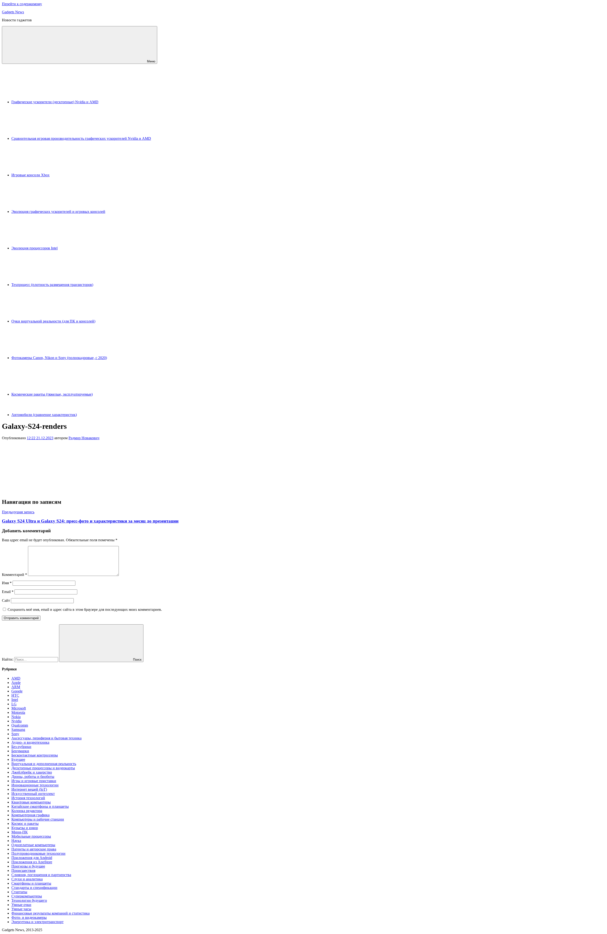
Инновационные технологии (35, 785)
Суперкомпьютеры (26, 896)
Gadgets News (13, 12)
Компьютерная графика (30, 815)
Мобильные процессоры (31, 836)
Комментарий (14, 575)
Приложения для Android (31, 858)
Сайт (6, 600)
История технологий (28, 798)
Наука (16, 841)
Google (17, 691)
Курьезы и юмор (24, 828)
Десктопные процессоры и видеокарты (43, 768)
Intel (14, 700)
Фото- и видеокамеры (29, 917)
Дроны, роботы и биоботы (32, 777)
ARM (15, 687)
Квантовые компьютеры (31, 802)
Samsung (18, 730)
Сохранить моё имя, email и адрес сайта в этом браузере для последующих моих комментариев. (85, 609)
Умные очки (21, 905)
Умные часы (21, 909)
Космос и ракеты (25, 824)
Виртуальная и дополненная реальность (43, 764)
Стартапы (19, 892)
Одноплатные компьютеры (33, 845)
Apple (16, 683)
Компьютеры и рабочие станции (37, 819)
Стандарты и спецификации (34, 888)
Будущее (18, 759)
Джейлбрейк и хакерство (31, 772)
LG (14, 704)
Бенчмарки (20, 751)
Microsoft (18, 708)
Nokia (16, 717)
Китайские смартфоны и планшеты (40, 806)
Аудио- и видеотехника (30, 742)
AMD (15, 678)
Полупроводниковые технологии (38, 853)
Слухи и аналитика (27, 879)
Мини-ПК (19, 832)
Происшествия (23, 871)
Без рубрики (21, 747)
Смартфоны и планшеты (31, 883)
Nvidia (16, 721)
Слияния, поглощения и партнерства (41, 875)
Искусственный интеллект (33, 794)
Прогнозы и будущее (28, 866)
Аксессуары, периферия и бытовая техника (46, 738)
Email (8, 592)
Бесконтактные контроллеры (34, 755)
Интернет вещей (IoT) (29, 789)
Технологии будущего (29, 900)
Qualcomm (19, 725)
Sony (15, 734)
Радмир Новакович (84, 438)
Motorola (18, 712)
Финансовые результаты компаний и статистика (50, 913)
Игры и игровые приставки (33, 781)
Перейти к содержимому (22, 4)
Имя (7, 583)
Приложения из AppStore (31, 862)
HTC (15, 695)
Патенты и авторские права (33, 849)
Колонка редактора (26, 811)
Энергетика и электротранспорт (37, 922)
